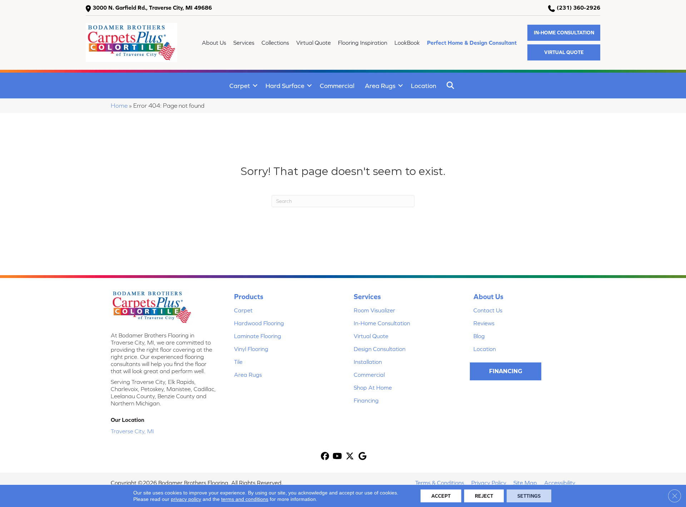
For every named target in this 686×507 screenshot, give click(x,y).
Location (423, 85)
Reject (484, 496)
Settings (529, 496)
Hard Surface (284, 85)
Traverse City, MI (132, 431)
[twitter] (350, 457)
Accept (441, 496)
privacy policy (186, 499)
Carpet (239, 85)
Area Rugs (380, 85)
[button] (563, 33)
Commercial (337, 85)
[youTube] (337, 457)
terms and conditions (244, 499)
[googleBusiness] (362, 457)
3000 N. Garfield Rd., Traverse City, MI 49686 (152, 7)
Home (119, 105)
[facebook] (325, 457)
